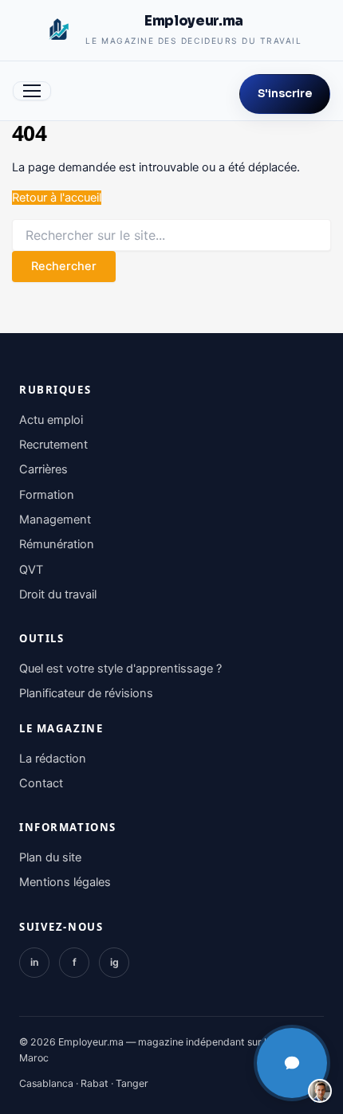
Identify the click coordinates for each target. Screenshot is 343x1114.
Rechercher (64, 266)
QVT (31, 570)
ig (114, 962)
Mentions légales (65, 882)
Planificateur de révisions (86, 693)
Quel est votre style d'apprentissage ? (120, 668)
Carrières (43, 469)
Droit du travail (58, 594)
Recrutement (53, 444)
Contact (41, 783)
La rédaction (52, 758)
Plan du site (50, 857)
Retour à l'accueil (56, 197)
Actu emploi (51, 420)
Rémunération (56, 544)
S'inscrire (285, 93)
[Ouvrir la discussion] (292, 1063)
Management (55, 519)
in (34, 962)
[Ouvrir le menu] (32, 90)
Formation (46, 495)
